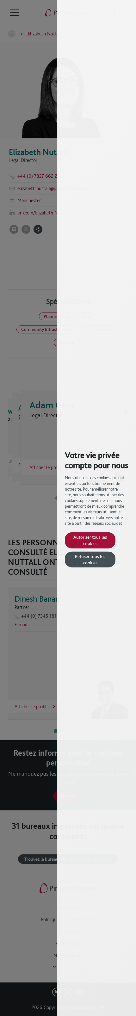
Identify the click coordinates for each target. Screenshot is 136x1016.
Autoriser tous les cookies (90, 540)
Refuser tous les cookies (90, 559)
